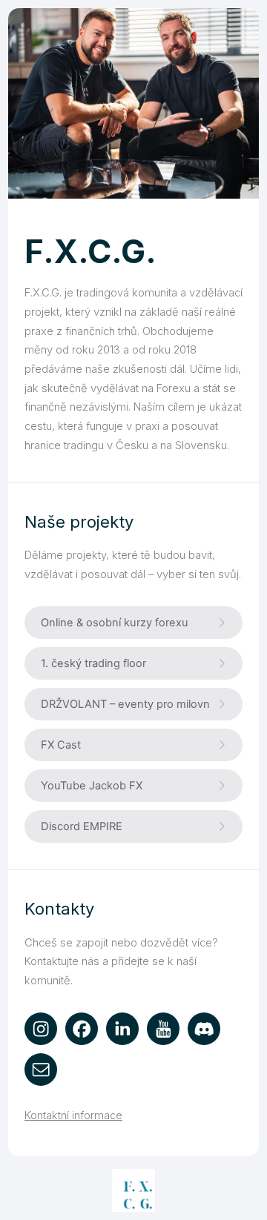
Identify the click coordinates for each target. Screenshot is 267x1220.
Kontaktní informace (73, 1115)
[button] (133, 622)
